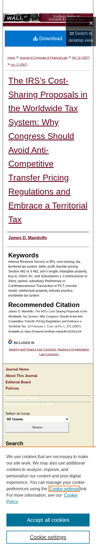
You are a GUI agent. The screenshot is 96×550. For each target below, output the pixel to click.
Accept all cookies (48, 520)
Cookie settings (64, 489)
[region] (48, 498)
